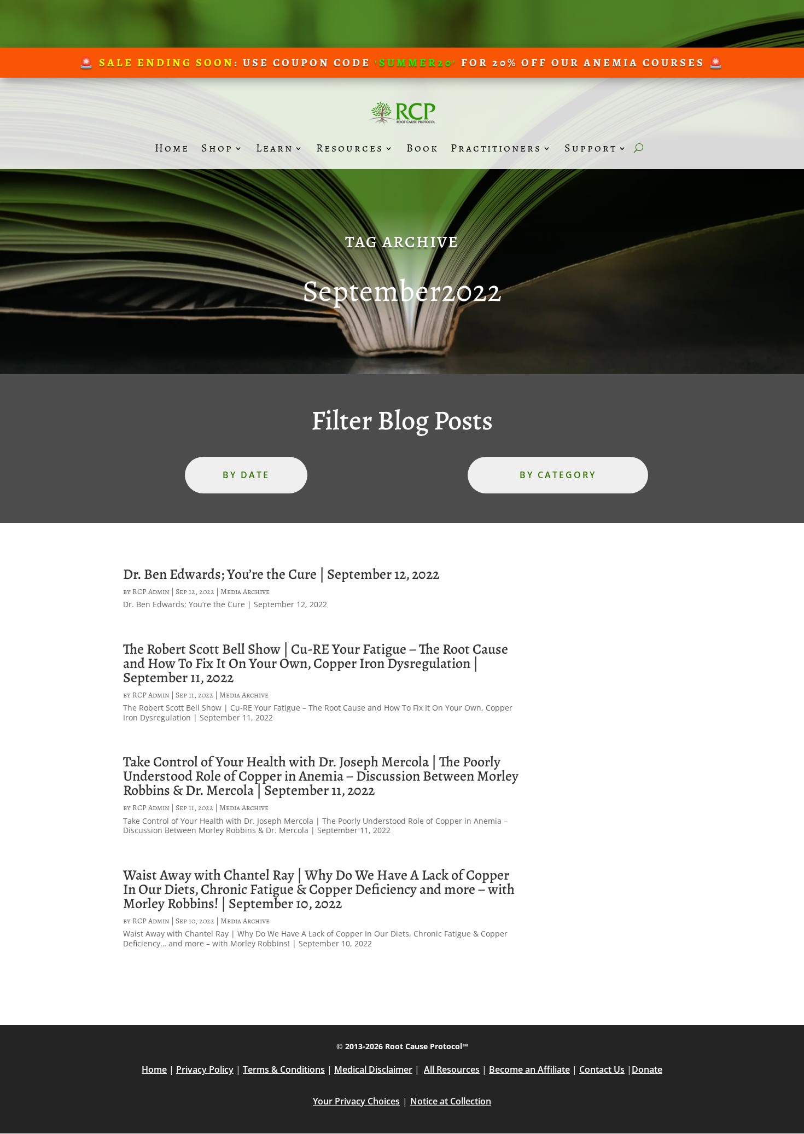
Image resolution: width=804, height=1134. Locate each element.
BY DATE (246, 475)
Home (172, 148)
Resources (349, 148)
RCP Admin (151, 591)
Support (590, 148)
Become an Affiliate (529, 1069)
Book (422, 148)
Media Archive (245, 591)
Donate (647, 1069)
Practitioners (496, 148)
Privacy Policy (205, 1069)
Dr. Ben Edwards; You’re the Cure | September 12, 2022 (281, 574)
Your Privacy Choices (356, 1101)
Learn (274, 148)
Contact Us (602, 1069)
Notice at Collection (450, 1101)
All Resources (452, 1069)
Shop (217, 148)
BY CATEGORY (558, 475)
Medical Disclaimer (373, 1069)
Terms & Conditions (284, 1069)
